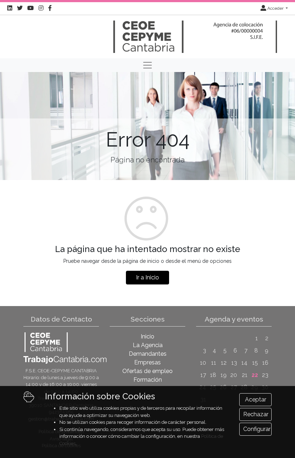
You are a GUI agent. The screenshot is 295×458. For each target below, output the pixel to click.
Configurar (257, 429)
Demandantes (148, 353)
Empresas (147, 362)
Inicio (147, 336)
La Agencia (148, 345)
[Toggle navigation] (147, 65)
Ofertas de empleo (147, 371)
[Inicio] (147, 33)
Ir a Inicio (147, 277)
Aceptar (255, 399)
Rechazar (255, 414)
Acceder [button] (275, 8)
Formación (147, 379)
